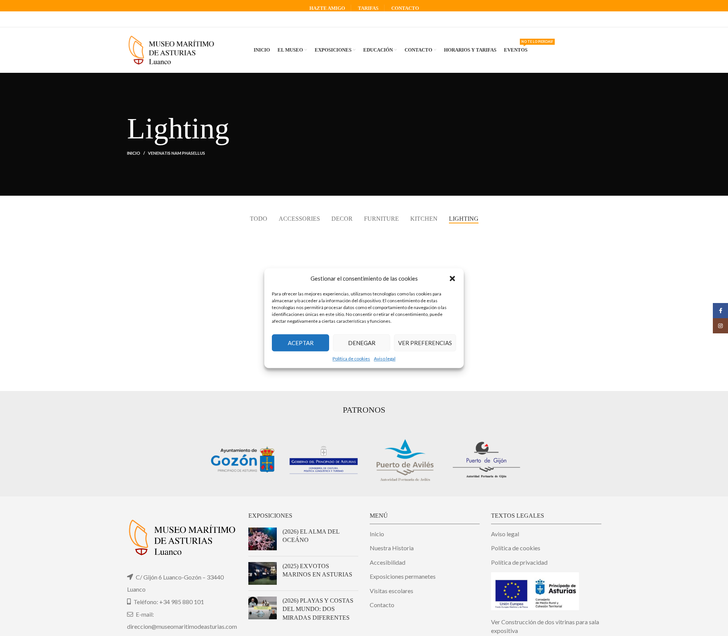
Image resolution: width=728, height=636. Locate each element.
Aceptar (301, 342)
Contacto (382, 604)
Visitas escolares (391, 590)
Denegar (361, 342)
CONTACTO (405, 8)
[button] (452, 278)
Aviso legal (384, 358)
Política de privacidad (519, 562)
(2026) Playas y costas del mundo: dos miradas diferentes (317, 609)
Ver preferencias (425, 342)
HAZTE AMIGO (327, 8)
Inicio (133, 153)
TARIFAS (368, 8)
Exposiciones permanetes (403, 576)
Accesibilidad (387, 562)
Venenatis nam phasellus (176, 153)
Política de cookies (351, 358)
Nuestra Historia (392, 547)
